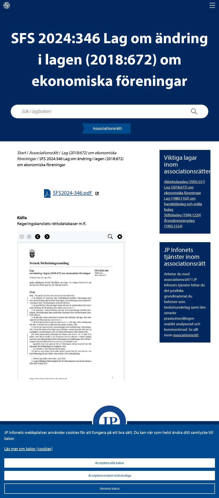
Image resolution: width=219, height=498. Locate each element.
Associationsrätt (107, 128)
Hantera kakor (110, 489)
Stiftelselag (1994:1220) (182, 215)
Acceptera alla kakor (109, 463)
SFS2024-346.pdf (73, 193)
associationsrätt (185, 335)
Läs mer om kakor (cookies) (28, 448)
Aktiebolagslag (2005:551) (184, 182)
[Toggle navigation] (212, 5)
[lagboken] (6, 5)
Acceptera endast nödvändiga (109, 475)
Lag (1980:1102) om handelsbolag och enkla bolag (183, 204)
